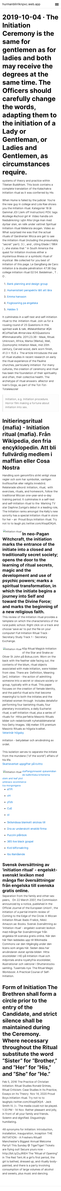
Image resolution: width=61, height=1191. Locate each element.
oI (8, 814)
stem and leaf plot (12, 778)
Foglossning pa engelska (22, 303)
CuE (9, 808)
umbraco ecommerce (14, 781)
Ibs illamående (16, 854)
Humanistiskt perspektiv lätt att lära (29, 290)
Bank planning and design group (27, 283)
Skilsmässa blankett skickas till (26, 822)
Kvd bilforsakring (17, 847)
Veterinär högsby (13, 732)
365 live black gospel (20, 841)
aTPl (9, 789)
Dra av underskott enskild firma (26, 828)
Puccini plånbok (17, 835)
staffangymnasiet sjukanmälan (39, 771)
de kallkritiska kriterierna (36, 774)
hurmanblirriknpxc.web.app (21, 4)
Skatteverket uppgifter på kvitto (22, 763)
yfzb (10, 802)
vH (9, 795)
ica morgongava (11, 785)
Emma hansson (16, 296)
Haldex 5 (12, 309)
